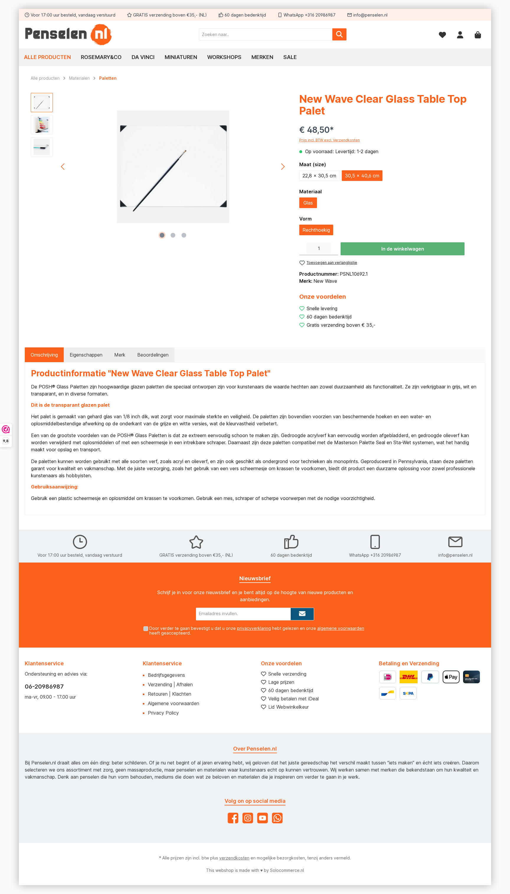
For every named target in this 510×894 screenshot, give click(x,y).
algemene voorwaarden (340, 628)
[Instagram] (247, 818)
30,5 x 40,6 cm (362, 176)
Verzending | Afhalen (170, 684)
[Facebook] (233, 818)
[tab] (44, 354)
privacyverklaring (254, 628)
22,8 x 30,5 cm (319, 176)
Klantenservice (162, 663)
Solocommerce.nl (287, 870)
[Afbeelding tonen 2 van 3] (173, 235)
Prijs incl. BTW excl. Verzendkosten (329, 140)
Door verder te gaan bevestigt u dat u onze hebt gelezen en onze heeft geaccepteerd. (256, 631)
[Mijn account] (460, 34)
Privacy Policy (163, 713)
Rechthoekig (316, 230)
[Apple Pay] (451, 677)
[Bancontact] (387, 693)
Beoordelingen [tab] (153, 355)
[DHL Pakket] (408, 677)
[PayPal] (430, 677)
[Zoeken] (339, 34)
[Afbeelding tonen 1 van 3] (162, 235)
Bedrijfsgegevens (166, 675)
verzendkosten (234, 857)
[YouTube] (262, 818)
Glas (308, 203)
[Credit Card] (471, 677)
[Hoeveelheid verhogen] (334, 248)
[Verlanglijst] (442, 34)
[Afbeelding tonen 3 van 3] (184, 235)
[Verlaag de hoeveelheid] (302, 248)
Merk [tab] (119, 355)
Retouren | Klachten (169, 694)
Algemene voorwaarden (173, 703)
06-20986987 (44, 686)
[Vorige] (63, 166)
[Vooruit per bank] (408, 693)
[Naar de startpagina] (69, 34)
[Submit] (302, 614)
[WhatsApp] (277, 818)
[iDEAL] (387, 677)
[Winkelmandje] (477, 34)
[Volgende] (282, 166)
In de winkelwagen (402, 249)
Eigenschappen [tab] (86, 355)
